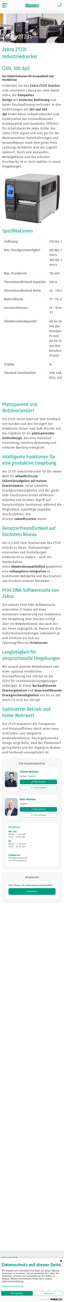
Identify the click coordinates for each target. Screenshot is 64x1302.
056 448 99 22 (40, 809)
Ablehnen (48, 1293)
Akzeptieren (17, 1293)
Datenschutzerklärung (12, 1286)
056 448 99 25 (40, 782)
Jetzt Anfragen (40, 787)
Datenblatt (32, 891)
